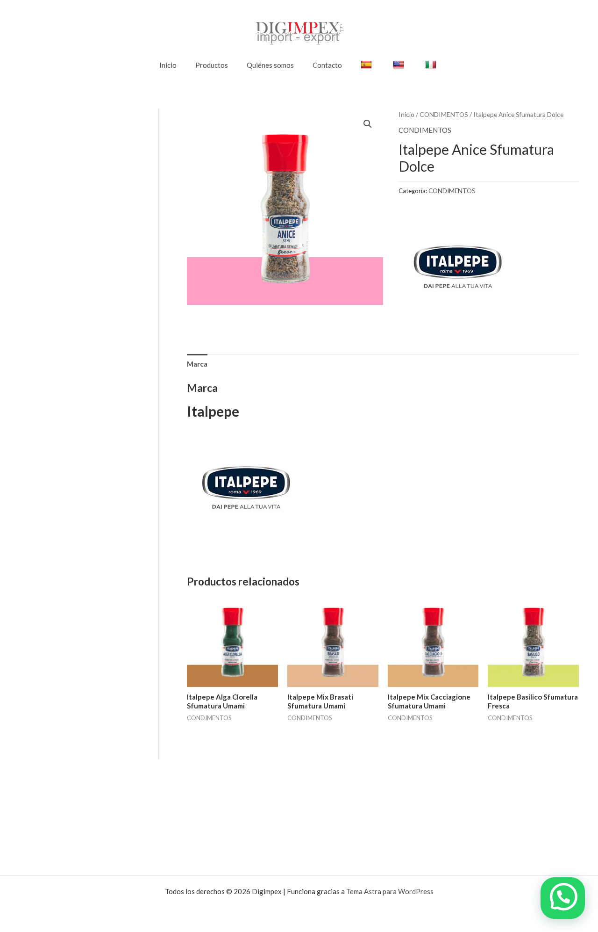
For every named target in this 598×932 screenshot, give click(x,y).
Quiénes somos (270, 65)
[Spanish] (367, 65)
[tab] (197, 364)
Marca (197, 364)
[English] (400, 65)
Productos (211, 65)
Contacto (327, 65)
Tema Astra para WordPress (390, 891)
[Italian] (432, 65)
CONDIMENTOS (444, 114)
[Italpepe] (457, 267)
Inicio (168, 65)
